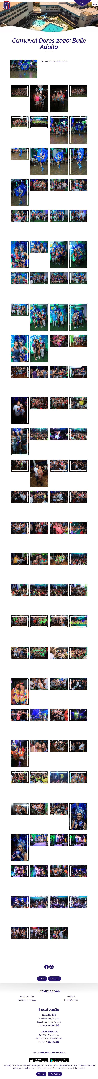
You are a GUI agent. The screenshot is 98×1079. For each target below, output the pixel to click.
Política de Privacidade (27, 1000)
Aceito (41, 1074)
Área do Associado (27, 997)
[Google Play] (59, 1061)
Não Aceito (55, 1074)
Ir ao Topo (54, 979)
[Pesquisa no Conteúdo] (82, 5)
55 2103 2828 (52, 1025)
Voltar (42, 979)
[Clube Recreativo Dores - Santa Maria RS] (6, 10)
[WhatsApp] (51, 968)
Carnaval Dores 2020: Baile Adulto (49, 43)
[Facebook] (46, 968)
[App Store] (38, 1061)
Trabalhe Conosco (71, 1000)
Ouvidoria (71, 997)
